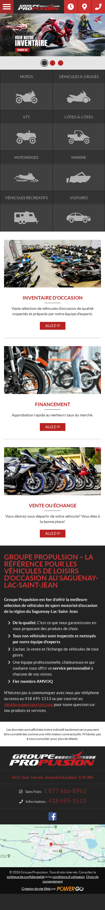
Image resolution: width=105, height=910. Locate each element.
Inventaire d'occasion (53, 298)
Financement (52, 404)
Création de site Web (36, 888)
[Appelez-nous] (98, 6)
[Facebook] (52, 816)
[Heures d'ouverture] (71, 6)
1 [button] (44, 63)
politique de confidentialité (25, 877)
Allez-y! (52, 326)
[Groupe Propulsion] (38, 6)
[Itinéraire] (84, 6)
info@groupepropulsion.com (28, 704)
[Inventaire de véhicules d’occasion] (52, 34)
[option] (52, 34)
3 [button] (60, 63)
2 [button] (52, 63)
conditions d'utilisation (68, 877)
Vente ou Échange (52, 505)
